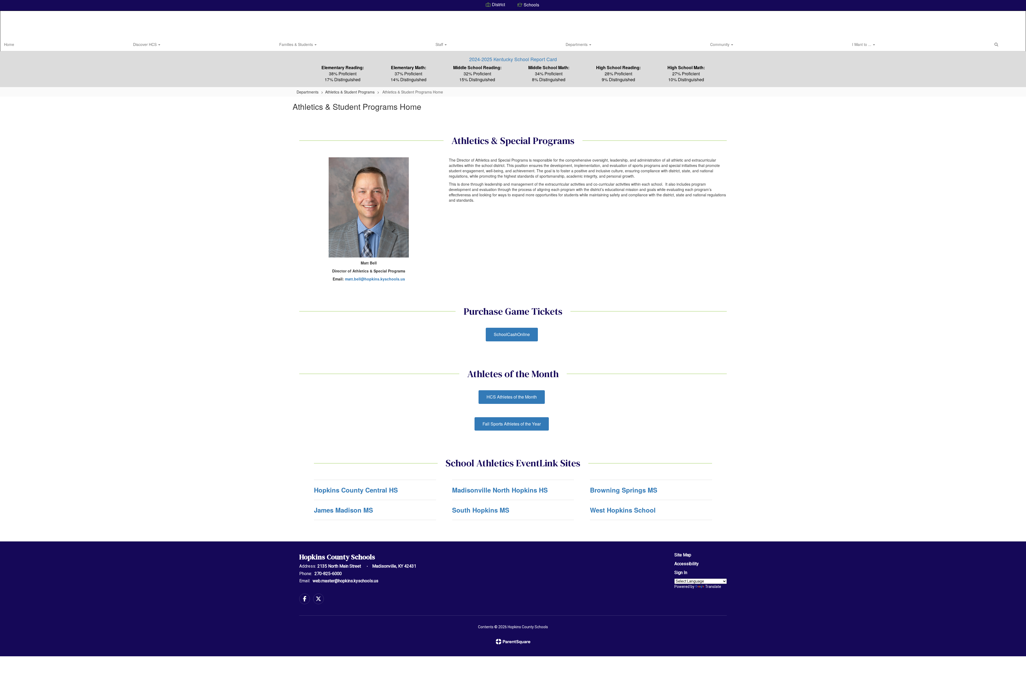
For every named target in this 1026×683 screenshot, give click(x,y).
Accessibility (686, 563)
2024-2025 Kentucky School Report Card (513, 59)
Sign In (680, 572)
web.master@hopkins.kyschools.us (345, 580)
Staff (440, 44)
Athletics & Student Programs (350, 92)
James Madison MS (343, 509)
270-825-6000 (328, 573)
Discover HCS (145, 44)
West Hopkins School (623, 509)
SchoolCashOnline (512, 334)
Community (720, 44)
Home (9, 44)
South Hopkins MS (480, 509)
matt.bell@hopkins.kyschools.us (375, 279)
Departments (577, 44)
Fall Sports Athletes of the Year (512, 424)
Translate (713, 586)
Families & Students (296, 44)
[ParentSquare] (513, 642)
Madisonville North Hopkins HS (500, 489)
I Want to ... (862, 44)
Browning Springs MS (623, 489)
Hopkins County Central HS (356, 489)
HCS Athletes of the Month (512, 397)
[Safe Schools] (513, 571)
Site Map (682, 554)
